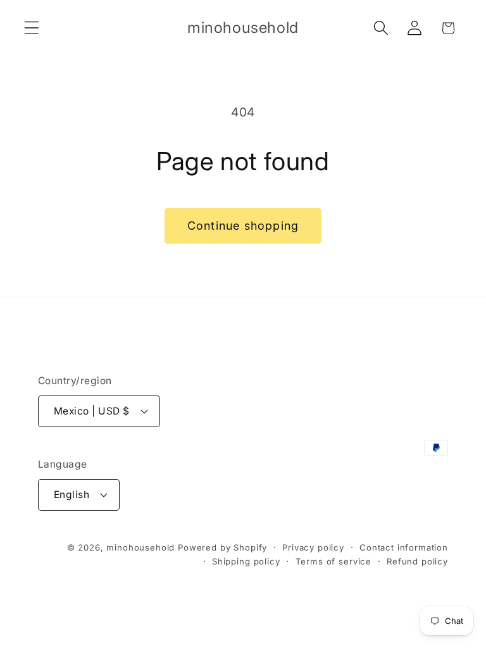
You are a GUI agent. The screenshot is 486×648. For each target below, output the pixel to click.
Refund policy (417, 561)
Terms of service (333, 561)
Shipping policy (246, 561)
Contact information (403, 547)
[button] (32, 28)
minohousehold (140, 547)
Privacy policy (313, 547)
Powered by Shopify (222, 547)
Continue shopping (243, 225)
